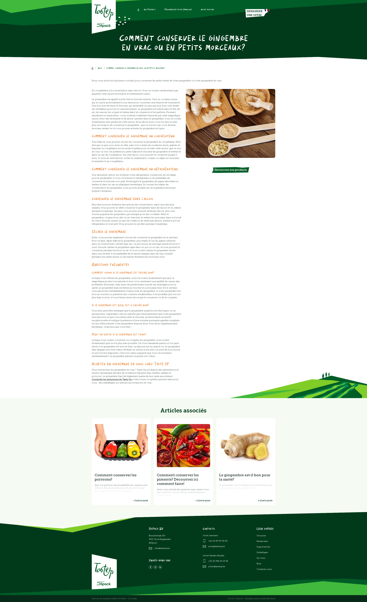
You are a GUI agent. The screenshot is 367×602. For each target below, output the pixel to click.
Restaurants (262, 541)
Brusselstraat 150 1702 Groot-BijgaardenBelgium (160, 539)
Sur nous (261, 558)
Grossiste (261, 535)
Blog (100, 68)
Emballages (262, 552)
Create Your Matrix (268, 599)
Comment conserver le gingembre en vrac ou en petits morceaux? (136, 68)
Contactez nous (264, 569)
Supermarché (263, 547)
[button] (267, 10)
